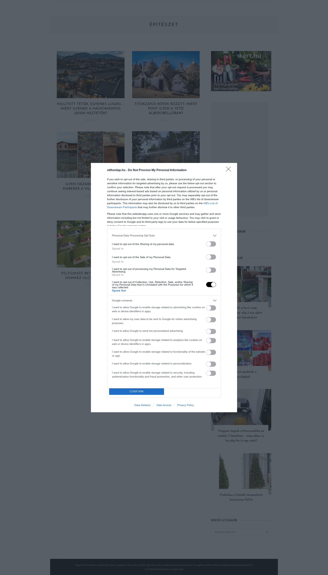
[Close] (229, 170)
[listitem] (164, 236)
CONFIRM (137, 391)
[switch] (211, 243)
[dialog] (164, 287)
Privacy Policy (185, 405)
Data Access (164, 405)
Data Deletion (142, 405)
